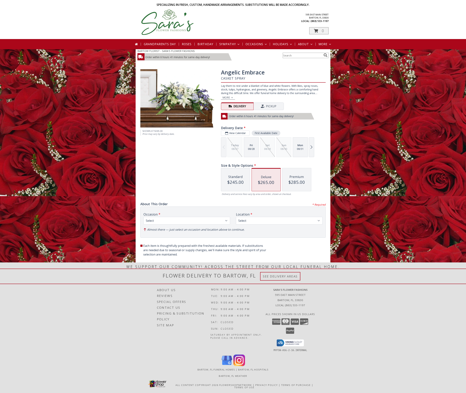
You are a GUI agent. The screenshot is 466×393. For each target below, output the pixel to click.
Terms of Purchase (296, 385)
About (303, 44)
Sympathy (227, 44)
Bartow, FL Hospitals (253, 369)
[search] (325, 55)
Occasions (254, 44)
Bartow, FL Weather (233, 376)
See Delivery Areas (280, 276)
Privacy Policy (266, 385)
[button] (319, 30)
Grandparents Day (160, 44)
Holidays (280, 44)
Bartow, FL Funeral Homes (216, 369)
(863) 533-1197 (320, 21)
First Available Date (266, 133)
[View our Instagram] (239, 365)
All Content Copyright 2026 (196, 385)
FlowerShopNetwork (235, 385)
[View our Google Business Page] (227, 365)
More (323, 44)
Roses (186, 44)
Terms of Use (244, 387)
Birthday (205, 44)
